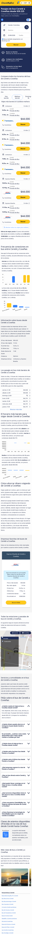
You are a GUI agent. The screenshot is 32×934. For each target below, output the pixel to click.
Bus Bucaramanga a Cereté (9, 902)
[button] (29, 665)
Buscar (23, 124)
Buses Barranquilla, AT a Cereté (10, 897)
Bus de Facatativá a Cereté (9, 914)
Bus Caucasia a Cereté (7, 905)
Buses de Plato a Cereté (8, 928)
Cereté (16, 634)
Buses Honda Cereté (7, 917)
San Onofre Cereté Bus (8, 931)
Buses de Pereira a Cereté (8, 925)
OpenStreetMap (23, 671)
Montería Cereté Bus (7, 922)
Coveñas (26, 634)
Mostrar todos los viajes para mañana (16, 227)
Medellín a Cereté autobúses (9, 920)
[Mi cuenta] (17, 2)
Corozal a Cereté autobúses (9, 908)
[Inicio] (8, 3)
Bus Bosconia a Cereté (7, 900)
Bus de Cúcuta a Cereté (8, 911)
